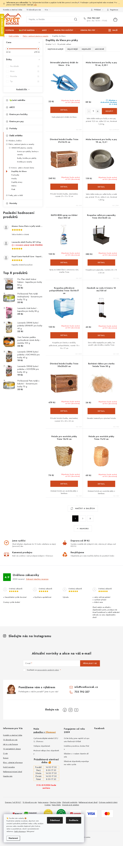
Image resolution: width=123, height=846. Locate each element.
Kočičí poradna (9, 767)
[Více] (113, 30)
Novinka (24, 76)
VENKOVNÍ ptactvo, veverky (21, 148)
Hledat (75, 19)
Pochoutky (15, 175)
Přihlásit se (90, 663)
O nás (5, 753)
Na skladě (24, 66)
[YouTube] (76, 710)
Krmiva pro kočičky (18, 114)
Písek (13, 189)
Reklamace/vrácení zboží (12, 771)
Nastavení (13, 838)
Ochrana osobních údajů (108, 802)
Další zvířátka (15, 135)
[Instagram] (70, 710)
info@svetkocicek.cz (86, 687)
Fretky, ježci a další (16, 195)
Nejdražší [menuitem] (86, 49)
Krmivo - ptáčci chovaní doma (22, 168)
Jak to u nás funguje (10, 744)
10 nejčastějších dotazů (12, 749)
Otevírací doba (55, 802)
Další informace (20, 831)
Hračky (14, 178)
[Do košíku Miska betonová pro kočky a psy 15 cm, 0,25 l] (109, 111)
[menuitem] (9, 30)
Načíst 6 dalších (85, 508)
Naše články (56, 805)
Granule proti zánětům (70, 805)
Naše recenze (43, 802)
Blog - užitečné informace (13, 762)
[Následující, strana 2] (83, 518)
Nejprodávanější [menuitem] (55, 49)
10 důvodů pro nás (34, 10)
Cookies (48, 805)
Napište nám (7, 776)
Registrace (114, 10)
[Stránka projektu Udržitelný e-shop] (61, 813)
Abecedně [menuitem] (99, 49)
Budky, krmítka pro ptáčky (26, 158)
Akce (24, 71)
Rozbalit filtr (21, 89)
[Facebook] (65, 710)
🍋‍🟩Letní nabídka (17, 100)
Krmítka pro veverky (24, 162)
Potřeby (13, 128)
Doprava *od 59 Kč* (13, 802)
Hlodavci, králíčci (15, 140)
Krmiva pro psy (16, 121)
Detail (64, 110)
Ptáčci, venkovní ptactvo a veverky (21, 144)
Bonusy (5, 758)
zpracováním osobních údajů (48, 670)
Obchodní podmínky (69, 802)
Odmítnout (55, 820)
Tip (24, 81)
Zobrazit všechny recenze (37, 579)
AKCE (12, 107)
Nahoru (84, 528)
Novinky (13, 203)
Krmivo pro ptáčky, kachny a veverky (27, 153)
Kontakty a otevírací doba (12, 10)
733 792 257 (93, 18)
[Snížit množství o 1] (89, 111)
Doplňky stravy (16, 182)
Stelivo (13, 186)
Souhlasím (73, 820)
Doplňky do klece (19, 171)
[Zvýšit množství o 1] (97, 111)
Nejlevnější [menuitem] (72, 49)
